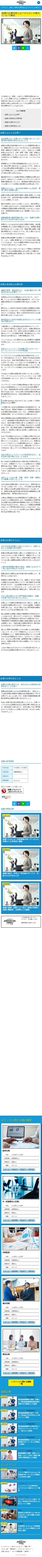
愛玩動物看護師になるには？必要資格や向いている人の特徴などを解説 (29, 1442)
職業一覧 (27, 1546)
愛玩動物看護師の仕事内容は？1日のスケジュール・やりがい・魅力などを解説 (29, 1428)
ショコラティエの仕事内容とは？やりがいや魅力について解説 (29, 1488)
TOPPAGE (4, 7)
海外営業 (6, 1303)
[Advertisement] (21, 73)
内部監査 (6, 1252)
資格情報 (14, 1220)
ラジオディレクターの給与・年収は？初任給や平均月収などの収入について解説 (29, 1501)
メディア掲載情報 (17, 1551)
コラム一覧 (4, 1549)
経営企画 (6, 1151)
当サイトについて (17, 1546)
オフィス (17, 780)
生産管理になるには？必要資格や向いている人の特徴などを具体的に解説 (29, 1528)
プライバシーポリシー (24, 1549)
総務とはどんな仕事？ (12, 114)
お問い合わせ (5, 1551)
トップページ (5, 1546)
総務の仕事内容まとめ (12, 126)
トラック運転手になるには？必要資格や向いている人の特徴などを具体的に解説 (29, 1475)
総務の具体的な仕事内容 (13, 118)
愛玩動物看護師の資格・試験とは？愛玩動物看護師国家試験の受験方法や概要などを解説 (29, 1402)
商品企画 (6, 1354)
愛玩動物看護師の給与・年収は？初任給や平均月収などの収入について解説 (29, 1415)
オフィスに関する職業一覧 (22, 1383)
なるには (6, 1169)
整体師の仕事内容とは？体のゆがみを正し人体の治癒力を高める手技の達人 (29, 1515)
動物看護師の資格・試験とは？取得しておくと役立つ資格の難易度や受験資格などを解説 (29, 1455)
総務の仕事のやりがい (12, 122)
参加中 (27, 1551)
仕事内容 (31, 1169)
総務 (11, 7)
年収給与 (14, 1169)
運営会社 (13, 1549)
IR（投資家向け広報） (11, 1201)
